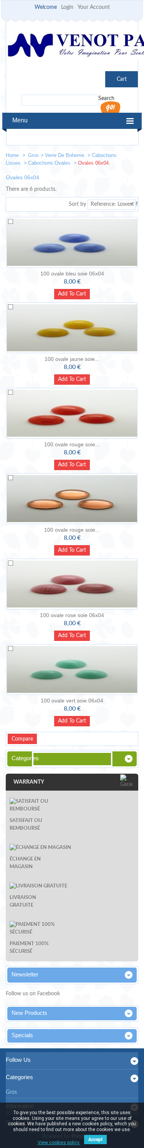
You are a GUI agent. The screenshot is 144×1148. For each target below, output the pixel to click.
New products (29, 1013)
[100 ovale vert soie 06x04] (72, 669)
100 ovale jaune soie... (72, 359)
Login (67, 7)
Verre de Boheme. (65, 155)
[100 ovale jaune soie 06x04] (72, 327)
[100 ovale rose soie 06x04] (72, 584)
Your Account (94, 7)
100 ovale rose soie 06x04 (72, 615)
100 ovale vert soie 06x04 (72, 700)
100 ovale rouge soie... (72, 444)
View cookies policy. (59, 1142)
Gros (33, 155)
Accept (95, 1139)
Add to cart (72, 294)
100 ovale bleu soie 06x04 (72, 273)
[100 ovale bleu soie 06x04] (72, 242)
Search (106, 98)
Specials (22, 1035)
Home (13, 155)
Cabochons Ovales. (50, 163)
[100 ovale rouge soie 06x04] (72, 413)
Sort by (77, 204)
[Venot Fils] (72, 46)
